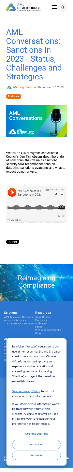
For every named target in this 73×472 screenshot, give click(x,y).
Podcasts (13, 96)
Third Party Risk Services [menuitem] (19, 323)
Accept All (36, 444)
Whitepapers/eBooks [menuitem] (48, 330)
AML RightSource (24, 87)
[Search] (62, 7)
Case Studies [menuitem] (43, 317)
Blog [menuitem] (38, 333)
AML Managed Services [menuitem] (18, 317)
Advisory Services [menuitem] (15, 320)
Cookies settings (36, 433)
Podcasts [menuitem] (41, 320)
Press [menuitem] (39, 327)
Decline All (36, 455)
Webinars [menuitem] (41, 323)
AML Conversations (15, 223)
